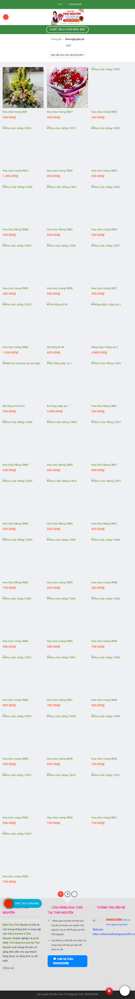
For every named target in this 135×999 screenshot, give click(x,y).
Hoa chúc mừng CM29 (15, 876)
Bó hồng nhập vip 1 (58, 406)
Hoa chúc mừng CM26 (15, 347)
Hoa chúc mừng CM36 (104, 758)
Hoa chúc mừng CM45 (60, 641)
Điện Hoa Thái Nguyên (15, 924)
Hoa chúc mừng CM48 (104, 582)
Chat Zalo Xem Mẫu (27, 903)
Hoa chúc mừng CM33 (104, 111)
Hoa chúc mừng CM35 (15, 817)
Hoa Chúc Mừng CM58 (15, 229)
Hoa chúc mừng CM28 (60, 288)
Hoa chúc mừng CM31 (104, 817)
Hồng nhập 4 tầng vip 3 (104, 347)
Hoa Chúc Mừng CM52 (60, 229)
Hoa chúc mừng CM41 (60, 700)
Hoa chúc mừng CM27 (104, 288)
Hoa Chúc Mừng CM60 (15, 464)
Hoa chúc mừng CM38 (60, 758)
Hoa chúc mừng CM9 (15, 111)
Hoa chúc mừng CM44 (104, 641)
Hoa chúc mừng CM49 (60, 582)
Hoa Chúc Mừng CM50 (15, 582)
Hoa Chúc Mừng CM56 (15, 523)
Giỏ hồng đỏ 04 (55, 347)
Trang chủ (56, 39)
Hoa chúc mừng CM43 (104, 229)
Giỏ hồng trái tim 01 (14, 406)
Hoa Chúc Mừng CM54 (60, 523)
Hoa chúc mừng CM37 (60, 111)
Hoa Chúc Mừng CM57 (104, 464)
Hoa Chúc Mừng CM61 (104, 406)
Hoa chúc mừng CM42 (15, 700)
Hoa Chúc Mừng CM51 (104, 523)
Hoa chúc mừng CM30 (15, 288)
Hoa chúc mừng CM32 (60, 170)
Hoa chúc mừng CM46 (15, 641)
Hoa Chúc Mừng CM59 (60, 464)
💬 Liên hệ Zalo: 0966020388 (63, 961)
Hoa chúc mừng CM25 (104, 170)
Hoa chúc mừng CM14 (15, 170)
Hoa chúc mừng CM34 (60, 817)
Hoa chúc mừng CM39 (15, 758)
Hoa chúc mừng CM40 (104, 700)
